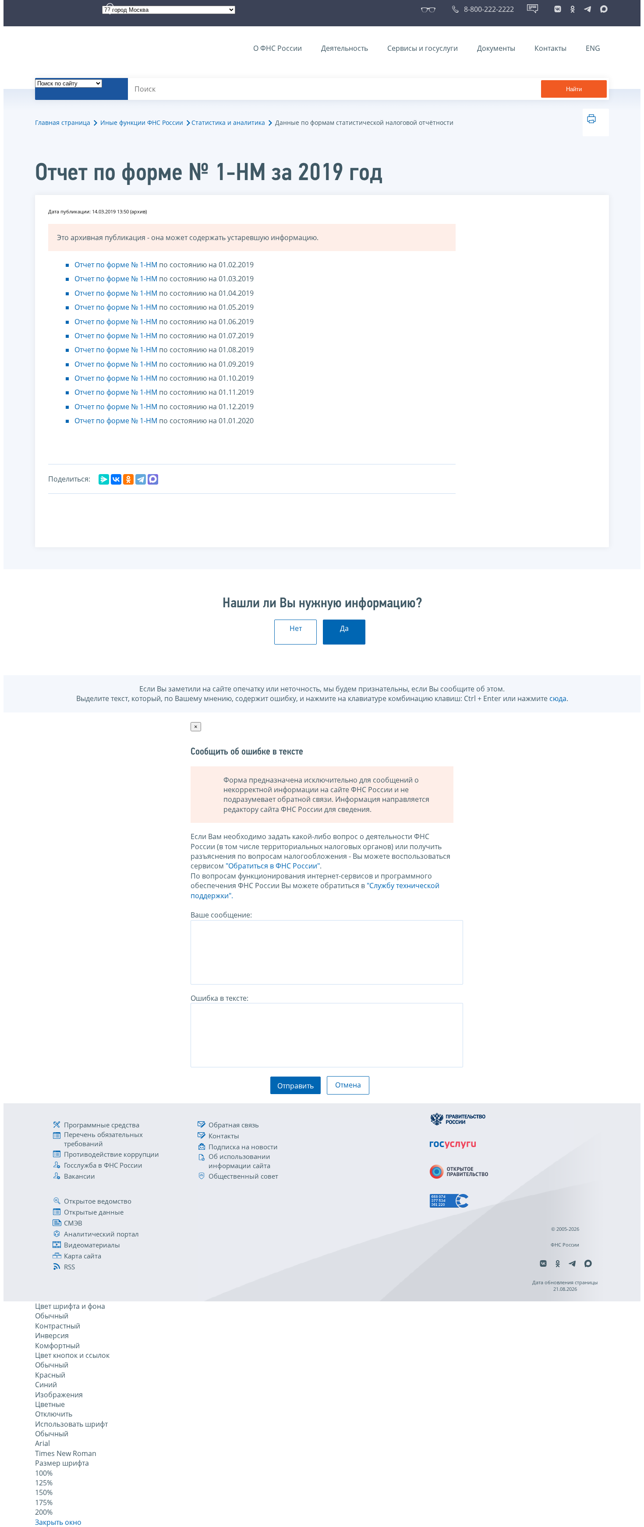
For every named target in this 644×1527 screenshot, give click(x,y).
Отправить (295, 1086)
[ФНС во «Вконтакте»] (557, 9)
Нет (296, 628)
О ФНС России (277, 48)
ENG (593, 48)
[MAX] (153, 479)
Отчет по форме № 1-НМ (115, 264)
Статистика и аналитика (228, 122)
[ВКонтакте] (116, 479)
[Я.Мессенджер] (104, 479)
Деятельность (344, 48)
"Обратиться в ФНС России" (273, 866)
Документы (496, 48)
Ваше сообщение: (221, 915)
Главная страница (62, 122)
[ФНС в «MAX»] (602, 9)
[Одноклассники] (128, 479)
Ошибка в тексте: (219, 998)
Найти (574, 89)
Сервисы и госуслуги (422, 48)
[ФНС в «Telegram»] (587, 9)
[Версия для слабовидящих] (430, 9)
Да (344, 628)
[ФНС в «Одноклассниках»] (572, 9)
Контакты (550, 48)
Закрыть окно (58, 1522)
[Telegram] (140, 479)
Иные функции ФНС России (141, 122)
